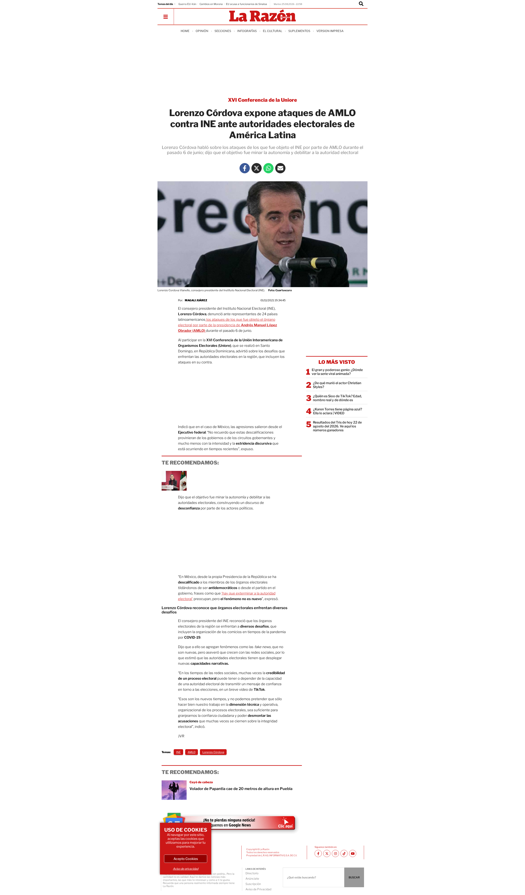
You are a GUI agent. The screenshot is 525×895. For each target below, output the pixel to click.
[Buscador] (361, 4)
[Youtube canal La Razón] (352, 853)
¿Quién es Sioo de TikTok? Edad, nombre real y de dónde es (337, 398)
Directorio (251, 873)
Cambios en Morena (211, 4)
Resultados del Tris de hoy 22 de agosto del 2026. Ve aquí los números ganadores (337, 426)
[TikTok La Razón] (344, 853)
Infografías (247, 31)
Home (185, 31)
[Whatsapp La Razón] (268, 168)
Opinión (202, 31)
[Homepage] (262, 16)
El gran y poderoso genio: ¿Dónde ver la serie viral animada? (337, 372)
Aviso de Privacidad (258, 889)
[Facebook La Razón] (245, 168)
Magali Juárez (196, 300)
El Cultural (272, 31)
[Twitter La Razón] (256, 168)
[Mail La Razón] (280, 168)
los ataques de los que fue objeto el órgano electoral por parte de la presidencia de (227, 325)
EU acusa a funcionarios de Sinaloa (246, 4)
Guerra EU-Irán (187, 4)
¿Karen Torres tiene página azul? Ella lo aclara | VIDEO (337, 411)
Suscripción (253, 884)
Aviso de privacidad (185, 868)
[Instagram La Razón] (335, 853)
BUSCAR (354, 877)
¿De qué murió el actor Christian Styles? (337, 385)
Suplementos (299, 31)
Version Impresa (330, 31)
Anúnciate (252, 878)
